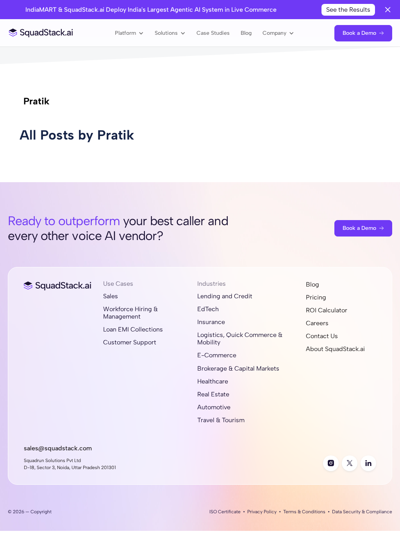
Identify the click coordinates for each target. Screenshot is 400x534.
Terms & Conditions (304, 511)
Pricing (316, 297)
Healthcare (212, 381)
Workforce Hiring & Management (130, 312)
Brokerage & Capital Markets (238, 368)
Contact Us (322, 336)
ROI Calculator (326, 310)
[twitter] (349, 463)
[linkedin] (368, 463)
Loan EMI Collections (133, 329)
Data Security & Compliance (362, 511)
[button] (129, 33)
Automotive (213, 407)
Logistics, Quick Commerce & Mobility (239, 338)
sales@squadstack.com (58, 448)
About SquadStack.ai (335, 349)
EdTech (208, 309)
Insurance (211, 322)
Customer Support (129, 342)
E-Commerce (216, 355)
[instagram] (331, 463)
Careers (317, 323)
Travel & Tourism (221, 420)
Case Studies (213, 33)
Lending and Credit (224, 296)
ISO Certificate (225, 511)
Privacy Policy (262, 511)
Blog (246, 33)
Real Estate (213, 394)
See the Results (348, 9)
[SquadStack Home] (41, 33)
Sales (110, 296)
